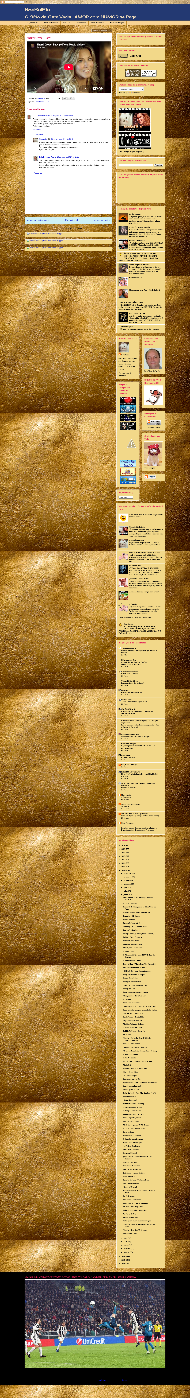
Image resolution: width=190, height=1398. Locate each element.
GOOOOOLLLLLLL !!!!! (133, 1013)
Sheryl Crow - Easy (42, 102)
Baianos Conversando (131, 1043)
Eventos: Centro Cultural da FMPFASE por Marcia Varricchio (137, 712)
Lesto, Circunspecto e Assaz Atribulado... (145, 552)
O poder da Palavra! (128, 787)
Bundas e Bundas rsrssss (132, 944)
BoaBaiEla (37, 9)
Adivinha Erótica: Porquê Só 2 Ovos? (144, 591)
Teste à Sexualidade (130, 978)
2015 (123, 866)
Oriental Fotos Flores (129, 680)
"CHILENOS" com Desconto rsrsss (136, 971)
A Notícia (133, 604)
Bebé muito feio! (129, 1096)
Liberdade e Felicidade (132, 1199)
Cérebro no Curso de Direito (131, 692)
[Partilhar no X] (68, 98)
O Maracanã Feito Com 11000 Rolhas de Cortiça (139, 955)
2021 (123, 845)
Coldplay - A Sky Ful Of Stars (135, 926)
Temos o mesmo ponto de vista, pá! (136, 912)
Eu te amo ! (127, 1034)
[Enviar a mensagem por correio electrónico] (59, 98)
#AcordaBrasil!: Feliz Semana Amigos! (135, 736)
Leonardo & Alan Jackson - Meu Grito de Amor (139, 907)
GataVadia (43, 139)
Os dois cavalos (135, 214)
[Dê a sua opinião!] (66, 98)
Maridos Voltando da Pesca (133, 1024)
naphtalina (102, 1380)
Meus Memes (81, 22)
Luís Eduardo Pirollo (41, 116)
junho (126, 894)
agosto (126, 887)
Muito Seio (127, 1064)
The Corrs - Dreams (131, 1149)
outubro (127, 880)
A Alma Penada (129, 951)
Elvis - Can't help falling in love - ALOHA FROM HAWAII (139, 775)
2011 (123, 1263)
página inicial (33, 22)
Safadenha (125, 806)
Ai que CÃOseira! (130, 1187)
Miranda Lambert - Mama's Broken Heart (139, 1006)
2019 (123, 852)
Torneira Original (130, 1153)
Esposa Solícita (129, 919)
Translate (136, 92)
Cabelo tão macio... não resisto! (135, 1210)
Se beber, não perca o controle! (135, 1068)
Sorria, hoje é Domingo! (132, 1142)
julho (126, 891)
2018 (123, 856)
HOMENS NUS (135, 565)
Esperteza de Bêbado (131, 940)
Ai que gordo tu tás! (131, 1089)
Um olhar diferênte (128, 757)
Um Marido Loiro (130, 1233)
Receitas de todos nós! (129, 671)
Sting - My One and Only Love (135, 985)
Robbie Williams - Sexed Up (134, 1031)
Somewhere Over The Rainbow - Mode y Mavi (139, 1191)
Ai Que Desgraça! (130, 1100)
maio (126, 1238)
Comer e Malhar (135, 277)
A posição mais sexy (137, 540)
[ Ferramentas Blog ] (129, 660)
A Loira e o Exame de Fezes (134, 1128)
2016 (123, 863)
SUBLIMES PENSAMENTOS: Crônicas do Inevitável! (138, 784)
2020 (123, 849)
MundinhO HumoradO (130, 804)
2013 (123, 1256)
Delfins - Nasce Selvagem (132, 937)
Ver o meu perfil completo (125, 374)
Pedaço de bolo (129, 988)
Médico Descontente (131, 1183)
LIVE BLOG (126, 755)
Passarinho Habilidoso (131, 1165)
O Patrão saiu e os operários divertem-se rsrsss (139, 1225)
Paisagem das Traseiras (132, 981)
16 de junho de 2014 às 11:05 (68, 157)
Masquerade (126, 795)
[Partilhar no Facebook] (71, 98)
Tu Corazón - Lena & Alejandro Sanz (138, 1061)
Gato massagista (126, 326)
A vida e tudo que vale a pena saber (134, 701)
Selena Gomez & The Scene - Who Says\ (135, 617)
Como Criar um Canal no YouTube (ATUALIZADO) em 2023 (134, 663)
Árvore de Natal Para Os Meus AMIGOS (140, 253)
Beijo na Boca (128, 1132)
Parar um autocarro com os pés (135, 992)
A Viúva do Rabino (130, 1054)
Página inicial (71, 220)
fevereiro (127, 1248)
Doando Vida (126, 699)
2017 (123, 859)
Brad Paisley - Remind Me (133, 1016)
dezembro (128, 873)
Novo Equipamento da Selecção (135, 1047)
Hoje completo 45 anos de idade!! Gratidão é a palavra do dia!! (138, 746)
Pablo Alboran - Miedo (132, 1135)
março (126, 1245)
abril (126, 1241)
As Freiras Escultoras (131, 1146)
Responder (37, 130)
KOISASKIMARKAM (130, 734)
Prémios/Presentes (51, 22)
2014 (123, 870)
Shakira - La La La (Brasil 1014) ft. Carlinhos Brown (137, 1039)
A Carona (127, 999)
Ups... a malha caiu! (131, 1121)
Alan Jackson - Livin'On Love (134, 995)
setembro (127, 884)
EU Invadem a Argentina (133, 1206)
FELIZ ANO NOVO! (137, 313)
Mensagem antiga (102, 220)
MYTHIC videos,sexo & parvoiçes (134, 813)
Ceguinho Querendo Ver (132, 1020)
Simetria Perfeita (129, 1176)
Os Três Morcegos (130, 1075)
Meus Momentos (97, 22)
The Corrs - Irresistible (132, 1169)
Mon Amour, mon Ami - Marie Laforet (144, 290)
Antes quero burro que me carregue (137, 1220)
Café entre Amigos (128, 743)
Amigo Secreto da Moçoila (139, 227)
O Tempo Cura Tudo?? (132, 1110)
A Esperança (126, 797)
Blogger (124, 1380)
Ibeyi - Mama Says (130, 1217)
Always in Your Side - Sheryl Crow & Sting (140, 1050)
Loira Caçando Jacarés (132, 1117)
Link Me (66, 22)
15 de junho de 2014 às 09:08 (62, 116)
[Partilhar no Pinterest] (73, 98)
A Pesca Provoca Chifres (132, 1027)
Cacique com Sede (130, 1162)
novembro (128, 876)
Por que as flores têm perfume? (132, 683)
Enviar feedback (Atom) (73, 229)
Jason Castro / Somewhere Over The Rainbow (137, 1157)
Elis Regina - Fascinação (132, 947)
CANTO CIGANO (128, 709)
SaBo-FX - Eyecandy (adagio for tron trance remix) (140, 815)
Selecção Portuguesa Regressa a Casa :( (138, 933)
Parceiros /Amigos (117, 22)
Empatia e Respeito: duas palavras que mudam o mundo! (139, 651)
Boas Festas (128, 624)
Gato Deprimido (129, 1057)
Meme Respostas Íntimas (139, 264)
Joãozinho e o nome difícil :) (134, 1172)
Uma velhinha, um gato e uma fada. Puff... (140, 1009)
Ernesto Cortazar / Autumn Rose (136, 1179)
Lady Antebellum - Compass (134, 974)
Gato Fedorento (127, 823)
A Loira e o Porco (130, 903)
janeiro (127, 1252)
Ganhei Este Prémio (137, 240)
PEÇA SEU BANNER (129, 764)
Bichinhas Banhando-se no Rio (135, 967)
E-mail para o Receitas (129, 673)
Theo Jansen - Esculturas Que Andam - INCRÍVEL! (138, 898)
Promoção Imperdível (131, 923)
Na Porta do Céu (129, 1213)
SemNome (157, 427)
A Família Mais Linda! (132, 960)
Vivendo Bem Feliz (128, 648)
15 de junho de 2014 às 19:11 (62, 139)
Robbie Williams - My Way (133, 1114)
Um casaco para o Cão (131, 1079)
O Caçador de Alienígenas (133, 1138)
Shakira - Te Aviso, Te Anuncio (135, 1230)
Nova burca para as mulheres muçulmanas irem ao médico (145, 515)
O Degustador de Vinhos (132, 1107)
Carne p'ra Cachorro (131, 930)
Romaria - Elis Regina (131, 916)
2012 (123, 1260)
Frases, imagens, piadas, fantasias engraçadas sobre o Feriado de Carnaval (140, 726)
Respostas (40, 134)
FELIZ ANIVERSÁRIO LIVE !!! (133, 302)
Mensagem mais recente (38, 220)
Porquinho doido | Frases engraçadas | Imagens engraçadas (139, 721)
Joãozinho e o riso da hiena (139, 578)
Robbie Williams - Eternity (133, 1103)
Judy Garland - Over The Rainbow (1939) (139, 1093)
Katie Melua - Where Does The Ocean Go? (139, 964)
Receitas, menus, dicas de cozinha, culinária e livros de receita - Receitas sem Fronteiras (139, 828)
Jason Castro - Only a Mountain (135, 1203)
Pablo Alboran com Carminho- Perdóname (140, 1082)
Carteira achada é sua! (132, 1086)
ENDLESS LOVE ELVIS (130, 771)
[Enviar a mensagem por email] (63, 98)
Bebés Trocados (129, 1196)
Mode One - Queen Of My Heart (136, 1124)
